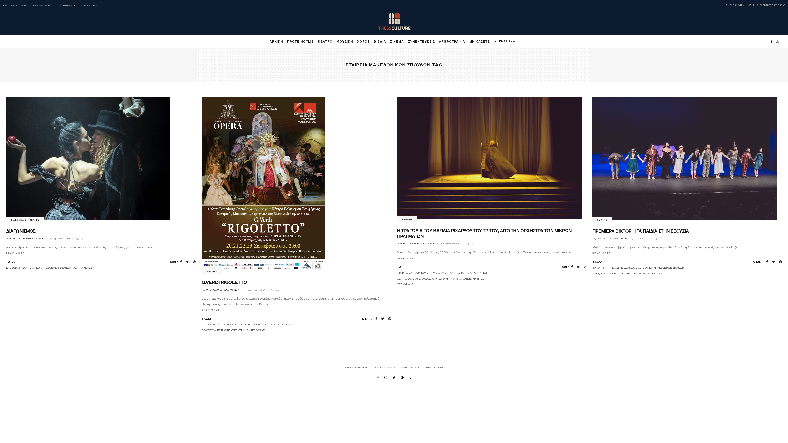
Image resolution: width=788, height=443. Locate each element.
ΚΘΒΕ (595, 273)
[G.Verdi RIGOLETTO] (263, 184)
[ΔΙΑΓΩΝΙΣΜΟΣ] (88, 158)
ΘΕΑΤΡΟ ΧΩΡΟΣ (82, 267)
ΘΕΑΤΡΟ (34, 220)
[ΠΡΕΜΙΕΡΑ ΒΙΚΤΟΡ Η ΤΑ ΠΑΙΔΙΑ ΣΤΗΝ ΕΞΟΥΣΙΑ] (684, 158)
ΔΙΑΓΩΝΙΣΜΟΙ (89, 5)
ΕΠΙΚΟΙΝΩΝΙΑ (66, 5)
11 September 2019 (255, 290)
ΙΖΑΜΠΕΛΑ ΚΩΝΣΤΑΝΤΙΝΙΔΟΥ (458, 272)
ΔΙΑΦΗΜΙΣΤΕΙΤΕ (42, 5)
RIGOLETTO (209, 324)
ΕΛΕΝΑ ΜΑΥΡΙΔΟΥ (17, 267)
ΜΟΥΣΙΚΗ (212, 271)
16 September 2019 (60, 238)
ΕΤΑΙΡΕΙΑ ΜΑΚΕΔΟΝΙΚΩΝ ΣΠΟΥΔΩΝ (50, 267)
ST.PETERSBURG (228, 324)
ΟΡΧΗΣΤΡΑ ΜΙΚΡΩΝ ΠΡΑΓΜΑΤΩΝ (451, 278)
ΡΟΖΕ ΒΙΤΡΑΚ (654, 273)
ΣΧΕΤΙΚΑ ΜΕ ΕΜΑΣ (15, 5)
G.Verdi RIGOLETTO (224, 282)
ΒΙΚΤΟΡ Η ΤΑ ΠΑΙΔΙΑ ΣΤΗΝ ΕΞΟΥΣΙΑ (613, 267)
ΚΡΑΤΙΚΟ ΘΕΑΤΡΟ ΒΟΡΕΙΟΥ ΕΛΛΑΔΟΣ (623, 273)
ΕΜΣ (638, 267)
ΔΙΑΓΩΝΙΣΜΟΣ (20, 231)
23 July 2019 (642, 238)
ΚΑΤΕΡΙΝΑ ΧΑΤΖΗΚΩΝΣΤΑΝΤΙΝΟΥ (27, 238)
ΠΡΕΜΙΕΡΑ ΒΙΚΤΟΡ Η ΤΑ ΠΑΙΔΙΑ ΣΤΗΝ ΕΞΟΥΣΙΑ (640, 231)
